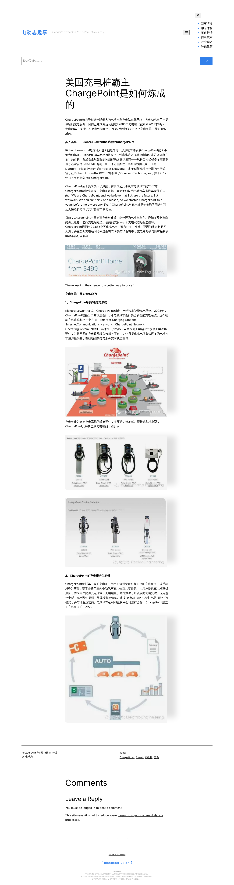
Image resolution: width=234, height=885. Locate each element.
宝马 (156, 757)
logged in (89, 807)
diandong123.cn (117, 862)
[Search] (206, 61)
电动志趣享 (34, 32)
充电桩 (148, 757)
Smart (139, 757)
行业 (54, 752)
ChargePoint (127, 757)
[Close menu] (198, 15)
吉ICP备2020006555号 (117, 855)
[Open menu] (186, 32)
